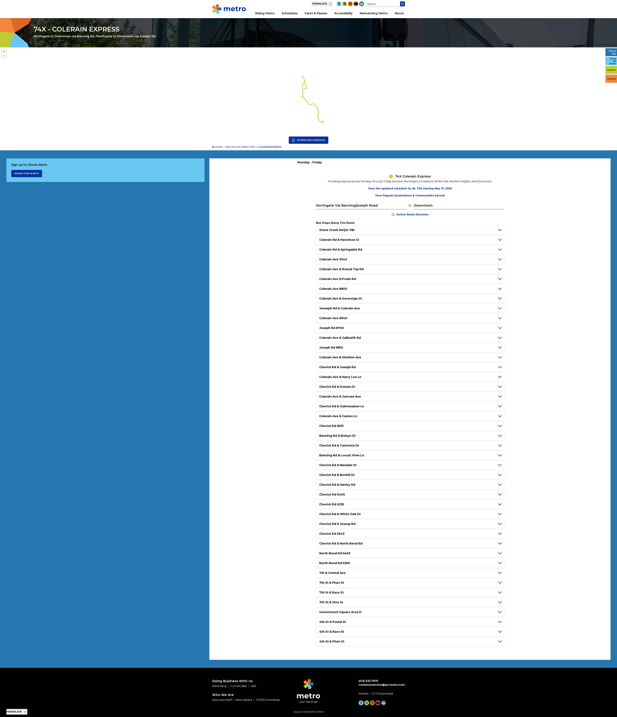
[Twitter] (344, 3)
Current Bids (238, 686)
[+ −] (308, 95)
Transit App (612, 52)
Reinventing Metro (374, 13)
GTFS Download (382, 693)
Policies (363, 693)
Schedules (290, 13)
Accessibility (343, 13)
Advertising (219, 686)
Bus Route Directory (240, 147)
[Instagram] (350, 3)
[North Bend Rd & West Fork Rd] (302, 96)
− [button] (4, 55)
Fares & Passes (316, 13)
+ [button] (4, 51)
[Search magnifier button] (402, 3)
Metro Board (244, 699)
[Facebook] (339, 3)
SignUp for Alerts (26, 173)
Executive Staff (222, 699)
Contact (611, 78)
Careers (611, 70)
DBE (253, 686)
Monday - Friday (309, 162)
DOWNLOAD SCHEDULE (310, 140)
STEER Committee (268, 699)
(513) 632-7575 (368, 680)
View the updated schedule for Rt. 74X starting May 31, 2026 (410, 188)
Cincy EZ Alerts (612, 61)
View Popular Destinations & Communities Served (410, 195)
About (399, 13)
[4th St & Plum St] (322, 123)
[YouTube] (355, 3)
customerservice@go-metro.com (382, 684)
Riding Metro (265, 13)
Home (218, 147)
